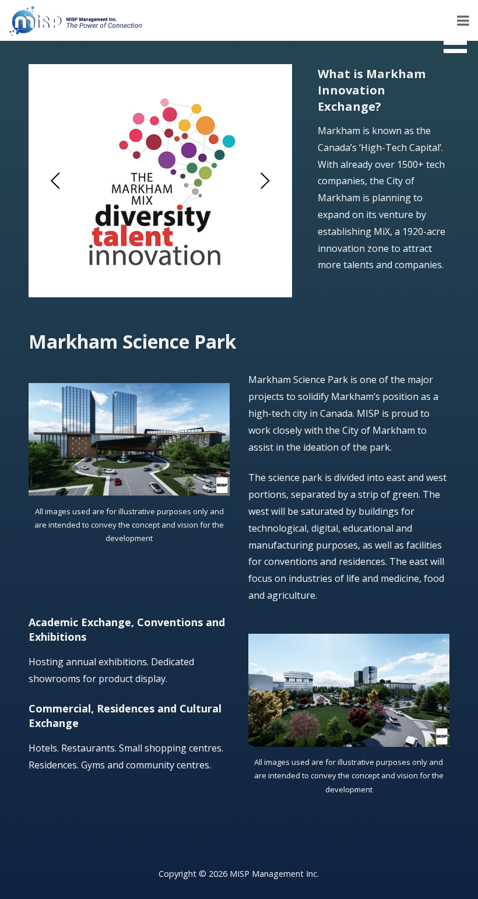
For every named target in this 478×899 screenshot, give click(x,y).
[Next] (263, 181)
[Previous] (56, 181)
